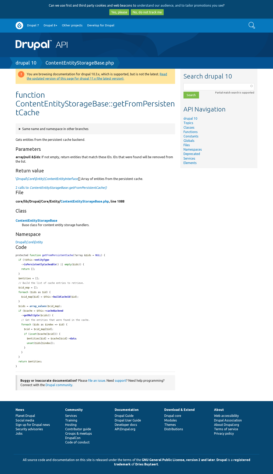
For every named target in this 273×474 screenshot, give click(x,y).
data (73, 338)
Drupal (221, 460)
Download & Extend (179, 409)
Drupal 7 (33, 25)
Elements (190, 163)
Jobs (19, 433)
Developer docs (126, 424)
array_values (38, 306)
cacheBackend (54, 310)
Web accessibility (226, 415)
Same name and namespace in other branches (55, 129)
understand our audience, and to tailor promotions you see (180, 5)
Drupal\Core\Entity (29, 242)
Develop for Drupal (100, 25)
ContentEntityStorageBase (36, 220)
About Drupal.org (226, 424)
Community (74, 409)
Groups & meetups (78, 433)
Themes (170, 424)
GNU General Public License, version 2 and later (178, 460)
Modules (170, 420)
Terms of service (226, 429)
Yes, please (119, 12)
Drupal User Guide (128, 420)
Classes (188, 127)
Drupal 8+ (50, 25)
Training (71, 420)
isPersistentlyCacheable (40, 264)
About (219, 409)
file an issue (96, 380)
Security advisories (29, 429)
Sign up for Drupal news (33, 424)
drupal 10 (26, 63)
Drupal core (172, 415)
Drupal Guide (124, 415)
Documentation (126, 409)
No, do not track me (147, 12)
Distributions (173, 429)
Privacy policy (224, 433)
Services (189, 158)
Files (186, 145)
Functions (190, 132)
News (20, 409)
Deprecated (191, 154)
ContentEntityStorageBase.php (80, 63)
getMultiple (31, 315)
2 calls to (61, 187)
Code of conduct (77, 442)
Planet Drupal (25, 415)
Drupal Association (228, 420)
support (120, 380)
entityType (42, 259)
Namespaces (192, 149)
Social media (25, 420)
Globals (188, 140)
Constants (190, 136)
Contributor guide (78, 429)
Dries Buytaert (146, 464)
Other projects (72, 25)
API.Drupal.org (125, 429)
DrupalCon (73, 438)
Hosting (71, 424)
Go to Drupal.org (19, 25)
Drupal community (59, 385)
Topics (188, 123)
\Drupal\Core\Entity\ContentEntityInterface (47, 179)
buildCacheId (61, 296)
